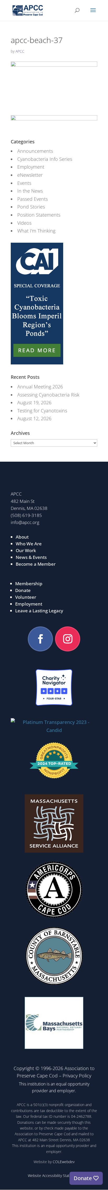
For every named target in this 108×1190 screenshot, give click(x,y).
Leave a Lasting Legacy (39, 611)
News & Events (31, 557)
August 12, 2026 (34, 418)
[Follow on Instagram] (67, 638)
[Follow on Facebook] (40, 638)
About (22, 537)
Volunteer (25, 597)
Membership (28, 584)
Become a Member (36, 564)
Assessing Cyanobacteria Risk (48, 395)
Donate (23, 590)
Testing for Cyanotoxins (42, 410)
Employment (30, 167)
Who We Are (29, 544)
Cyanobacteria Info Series (44, 159)
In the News (30, 191)
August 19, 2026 (34, 402)
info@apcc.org (25, 522)
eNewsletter (30, 175)
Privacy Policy (77, 1075)
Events (24, 183)
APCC (19, 51)
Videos (24, 223)
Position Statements (38, 215)
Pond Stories (31, 207)
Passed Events (32, 199)
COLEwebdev (63, 1161)
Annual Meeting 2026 (40, 386)
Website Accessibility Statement (54, 1175)
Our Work (26, 550)
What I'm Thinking (36, 231)
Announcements (35, 151)
